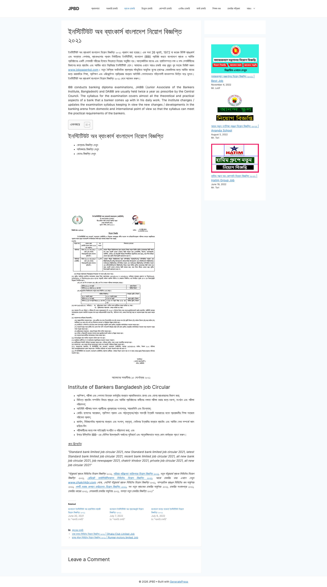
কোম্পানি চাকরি (165, 8)
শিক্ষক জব (216, 8)
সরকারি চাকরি (112, 8)
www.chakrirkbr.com (82, 482)
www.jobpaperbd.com (83, 69)
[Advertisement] (131, 184)
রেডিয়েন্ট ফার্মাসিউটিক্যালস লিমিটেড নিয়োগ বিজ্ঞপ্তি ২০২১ (120, 478)
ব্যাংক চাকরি (129, 8)
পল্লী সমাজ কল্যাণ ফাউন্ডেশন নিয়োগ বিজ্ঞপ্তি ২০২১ (101, 486)
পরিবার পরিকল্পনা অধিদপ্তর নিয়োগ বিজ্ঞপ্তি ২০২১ (136, 473)
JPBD (73, 8)
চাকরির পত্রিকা (234, 8)
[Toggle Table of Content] (85, 125)
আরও (249, 8)
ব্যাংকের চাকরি (77, 530)
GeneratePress (179, 581)
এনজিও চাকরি (184, 8)
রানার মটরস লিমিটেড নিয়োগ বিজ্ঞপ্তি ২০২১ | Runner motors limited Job (105, 537)
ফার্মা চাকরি (201, 8)
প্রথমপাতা (95, 8)
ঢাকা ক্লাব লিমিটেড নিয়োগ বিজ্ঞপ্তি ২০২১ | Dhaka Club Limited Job (103, 533)
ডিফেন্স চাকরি (147, 8)
